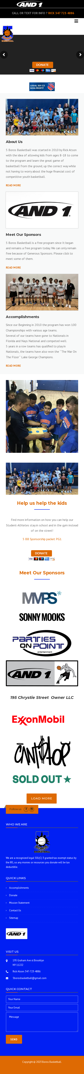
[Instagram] (31, 809)
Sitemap (13, 918)
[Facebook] (26, 809)
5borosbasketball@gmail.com (29, 978)
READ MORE (13, 267)
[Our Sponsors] (42, 210)
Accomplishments (19, 887)
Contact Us (15, 910)
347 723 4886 (64, 13)
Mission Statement (19, 902)
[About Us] (42, 117)
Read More (13, 185)
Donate (13, 895)
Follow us (15, 809)
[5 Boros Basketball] (7, 33)
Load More (41, 798)
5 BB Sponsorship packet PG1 (42, 539)
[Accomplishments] (42, 292)
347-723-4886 (32, 971)
